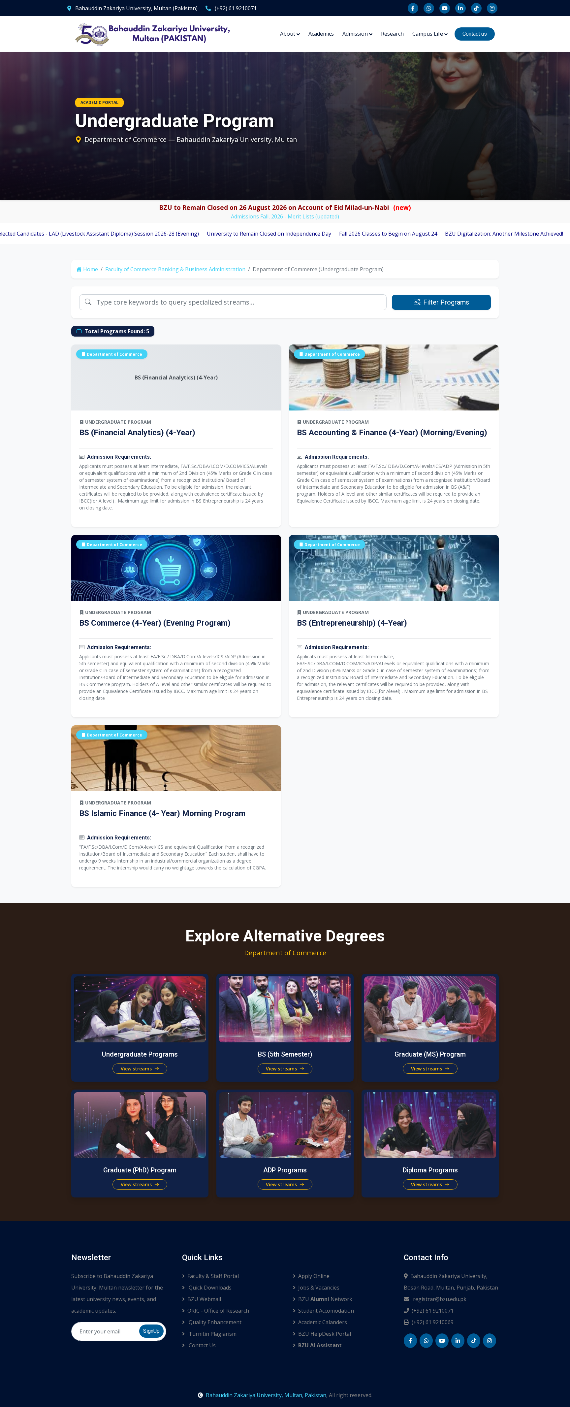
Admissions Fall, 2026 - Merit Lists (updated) (285, 216)
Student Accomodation (326, 1310)
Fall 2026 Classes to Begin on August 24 (309, 233)
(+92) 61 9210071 (235, 8)
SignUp (151, 1331)
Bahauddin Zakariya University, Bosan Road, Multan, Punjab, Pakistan (451, 1281)
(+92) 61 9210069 (433, 1322)
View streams (137, 1068)
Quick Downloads (209, 1287)
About (287, 33)
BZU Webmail (204, 1299)
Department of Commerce (114, 354)
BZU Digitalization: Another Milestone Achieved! (424, 233)
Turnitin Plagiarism (212, 1333)
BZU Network (325, 1299)
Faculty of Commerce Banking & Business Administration (175, 269)
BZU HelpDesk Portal (324, 1333)
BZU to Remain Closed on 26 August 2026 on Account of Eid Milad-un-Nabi (285, 207)
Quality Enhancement (214, 1322)
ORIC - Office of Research (218, 1310)
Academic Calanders (322, 1322)
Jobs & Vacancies (318, 1287)
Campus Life (427, 33)
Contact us (474, 34)
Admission (355, 33)
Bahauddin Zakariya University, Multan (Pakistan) (136, 8)
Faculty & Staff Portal (213, 1276)
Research (392, 33)
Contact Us (201, 1345)
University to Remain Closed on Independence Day (189, 233)
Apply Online (314, 1276)
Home (90, 269)
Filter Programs (446, 302)
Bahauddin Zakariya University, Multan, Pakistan (266, 1395)
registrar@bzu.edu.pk (439, 1299)
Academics (321, 33)
